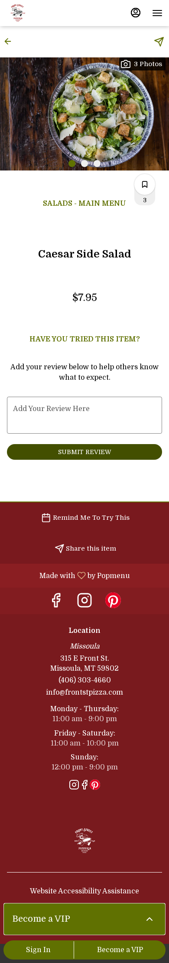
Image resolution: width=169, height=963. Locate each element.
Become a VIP (120, 950)
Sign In (38, 950)
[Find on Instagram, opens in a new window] (84, 603)
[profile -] (135, 12)
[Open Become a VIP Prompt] (149, 919)
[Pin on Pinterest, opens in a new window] (113, 603)
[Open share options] (159, 41)
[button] (10, 41)
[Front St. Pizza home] (45, 13)
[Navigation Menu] (157, 13)
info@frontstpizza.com (84, 692)
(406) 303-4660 (84, 680)
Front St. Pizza (84, 839)
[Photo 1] (71, 163)
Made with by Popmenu (68, 575)
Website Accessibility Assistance (84, 891)
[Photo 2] (84, 163)
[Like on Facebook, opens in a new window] (56, 603)
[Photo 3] (97, 163)
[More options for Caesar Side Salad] (144, 184)
